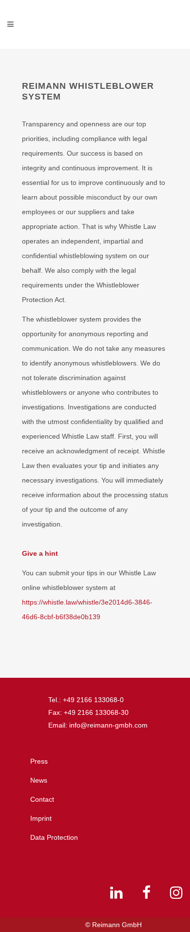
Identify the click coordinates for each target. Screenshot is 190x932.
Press (39, 761)
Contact (42, 799)
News (38, 780)
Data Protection (54, 837)
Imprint (41, 818)
